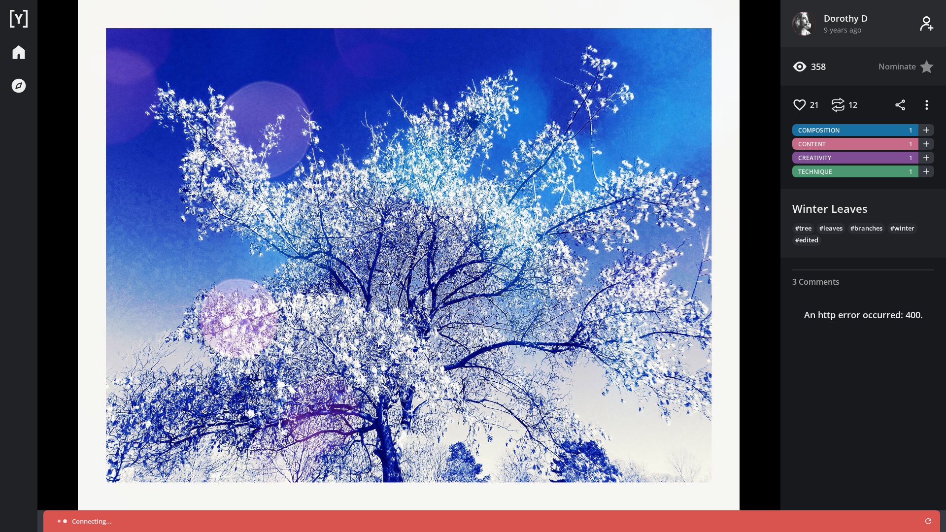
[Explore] (19, 85)
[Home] (19, 18)
